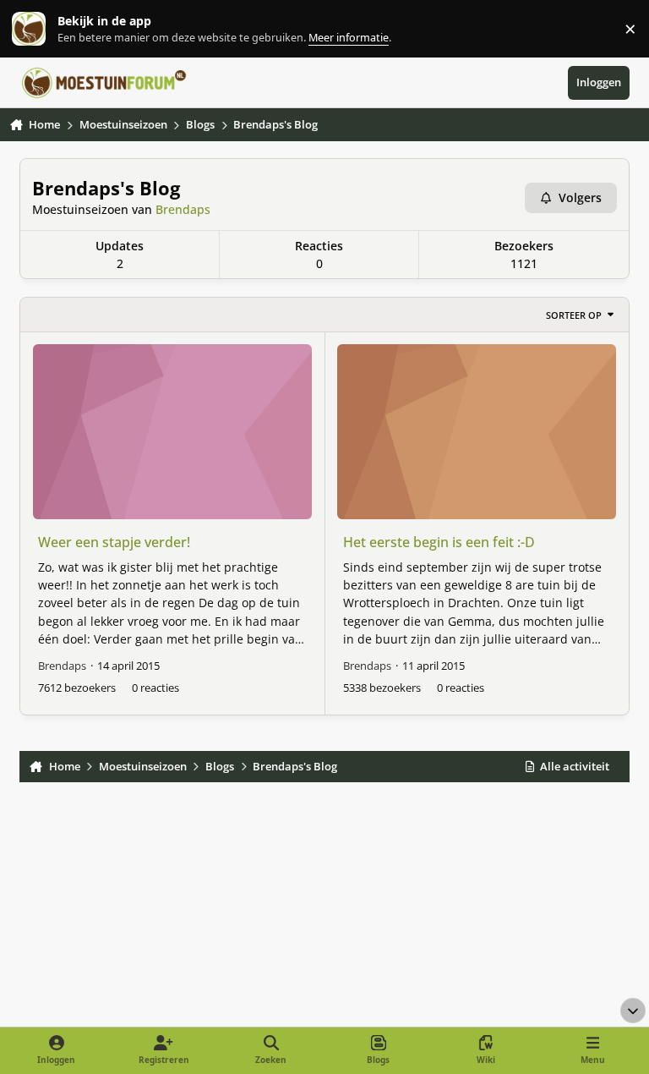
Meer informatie (46, 29)
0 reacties (155, 687)
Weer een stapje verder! (114, 542)
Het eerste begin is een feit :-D (439, 542)
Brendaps (182, 209)
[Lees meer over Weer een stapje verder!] (172, 431)
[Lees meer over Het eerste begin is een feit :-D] (476, 431)
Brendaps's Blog (106, 188)
